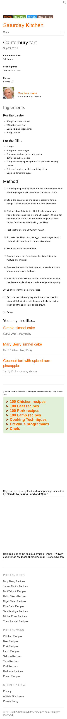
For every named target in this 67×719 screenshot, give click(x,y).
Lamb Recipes (11, 651)
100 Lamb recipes (25, 415)
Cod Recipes (10, 666)
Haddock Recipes (13, 671)
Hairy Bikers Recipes (14, 596)
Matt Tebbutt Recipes (14, 591)
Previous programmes (29, 424)
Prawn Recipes (11, 676)
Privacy (7, 691)
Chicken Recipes (12, 636)
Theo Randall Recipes (15, 621)
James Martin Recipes (15, 586)
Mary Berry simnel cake (22, 344)
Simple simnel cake (19, 328)
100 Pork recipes (24, 410)
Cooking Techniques (28, 419)
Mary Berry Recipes (14, 581)
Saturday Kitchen (23, 25)
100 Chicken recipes (27, 401)
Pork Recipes (10, 646)
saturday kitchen (28, 371)
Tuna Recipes (11, 661)
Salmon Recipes (12, 656)
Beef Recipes (10, 641)
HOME (8, 16)
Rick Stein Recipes (13, 606)
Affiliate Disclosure (13, 696)
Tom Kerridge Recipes (15, 611)
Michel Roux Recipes (15, 616)
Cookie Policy (11, 701)
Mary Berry (25, 333)
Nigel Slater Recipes (14, 601)
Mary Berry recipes (27, 93)
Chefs (15, 428)
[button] (64, 3)
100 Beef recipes (24, 406)
